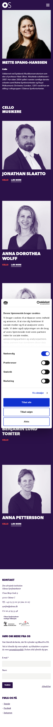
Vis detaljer (38, 393)
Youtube (7, 704)
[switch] (45, 362)
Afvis (26, 421)
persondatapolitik (16, 649)
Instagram (8, 713)
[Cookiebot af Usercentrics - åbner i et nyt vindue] (37, 303)
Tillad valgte (26, 412)
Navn (4, 670)
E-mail (5, 658)
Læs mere (16, 180)
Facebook (7, 708)
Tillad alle (26, 402)
